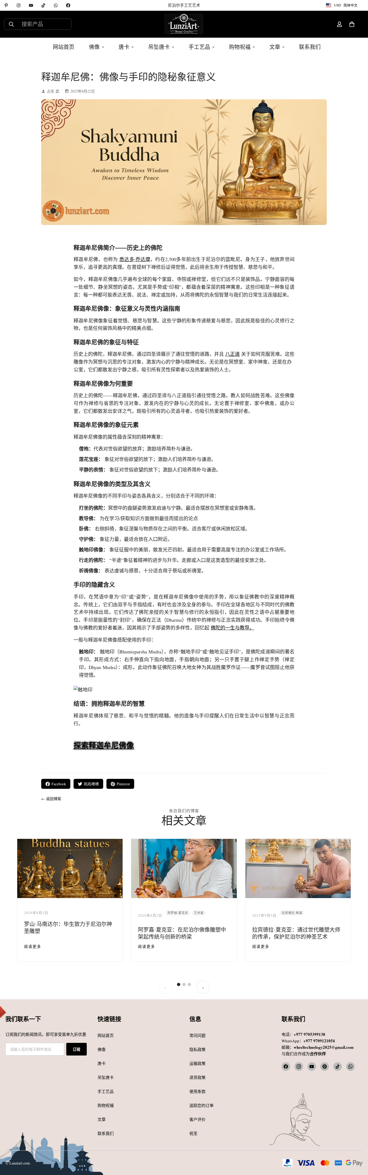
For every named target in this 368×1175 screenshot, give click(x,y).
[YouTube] (31, 5)
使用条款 (197, 1091)
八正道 (232, 354)
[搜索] (11, 24)
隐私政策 (197, 1049)
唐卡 (124, 47)
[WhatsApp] (56, 5)
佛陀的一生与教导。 (232, 627)
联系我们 (310, 47)
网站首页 (63, 47)
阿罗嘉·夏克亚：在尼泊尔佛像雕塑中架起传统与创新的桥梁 (182, 933)
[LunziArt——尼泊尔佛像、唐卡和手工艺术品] (183, 24)
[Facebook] (68, 5)
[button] (352, 24)
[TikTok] (43, 5)
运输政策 (197, 1063)
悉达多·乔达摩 (134, 259)
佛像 (94, 47)
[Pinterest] (6, 5)
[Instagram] (18, 5)
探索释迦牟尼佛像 (104, 745)
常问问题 (197, 1035)
